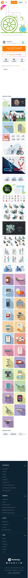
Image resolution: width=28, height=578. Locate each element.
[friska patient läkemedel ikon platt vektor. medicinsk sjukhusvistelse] (8, 368)
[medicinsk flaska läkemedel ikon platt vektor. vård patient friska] (8, 332)
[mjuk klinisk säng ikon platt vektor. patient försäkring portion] (8, 474)
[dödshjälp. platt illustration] (9, 111)
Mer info (5, 69)
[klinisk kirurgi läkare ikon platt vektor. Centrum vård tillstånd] (8, 534)
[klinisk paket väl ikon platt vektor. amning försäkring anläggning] (8, 498)
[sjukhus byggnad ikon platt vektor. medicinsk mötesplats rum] (8, 427)
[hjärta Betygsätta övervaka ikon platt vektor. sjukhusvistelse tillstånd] (8, 356)
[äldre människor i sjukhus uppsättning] (13, 243)
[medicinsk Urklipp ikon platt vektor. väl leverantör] (8, 451)
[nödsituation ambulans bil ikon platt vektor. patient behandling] (8, 510)
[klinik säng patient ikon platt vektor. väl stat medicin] (8, 570)
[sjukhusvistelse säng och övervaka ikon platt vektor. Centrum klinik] (8, 415)
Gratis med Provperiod (14, 48)
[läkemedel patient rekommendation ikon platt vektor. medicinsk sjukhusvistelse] (8, 439)
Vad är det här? (16, 65)
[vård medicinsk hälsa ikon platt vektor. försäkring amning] (8, 546)
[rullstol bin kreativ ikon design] (6, 102)
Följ (23, 43)
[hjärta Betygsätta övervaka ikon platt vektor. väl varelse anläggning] (8, 380)
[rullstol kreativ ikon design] (7, 210)
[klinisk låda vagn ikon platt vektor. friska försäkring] (8, 148)
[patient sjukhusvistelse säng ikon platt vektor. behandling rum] (8, 391)
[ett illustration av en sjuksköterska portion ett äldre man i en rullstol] (8, 321)
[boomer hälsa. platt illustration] (13, 259)
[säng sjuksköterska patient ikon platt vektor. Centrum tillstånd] (8, 344)
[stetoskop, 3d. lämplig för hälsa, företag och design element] (13, 186)
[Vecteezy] (2, 2)
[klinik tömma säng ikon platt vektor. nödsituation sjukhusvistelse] (8, 558)
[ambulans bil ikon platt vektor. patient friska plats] (8, 463)
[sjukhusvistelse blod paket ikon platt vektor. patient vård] (8, 403)
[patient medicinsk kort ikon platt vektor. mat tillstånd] (8, 486)
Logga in (21, 2)
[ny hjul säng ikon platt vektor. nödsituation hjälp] (8, 136)
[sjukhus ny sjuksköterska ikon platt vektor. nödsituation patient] (18, 146)
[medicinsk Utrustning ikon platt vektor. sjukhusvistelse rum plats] (8, 522)
